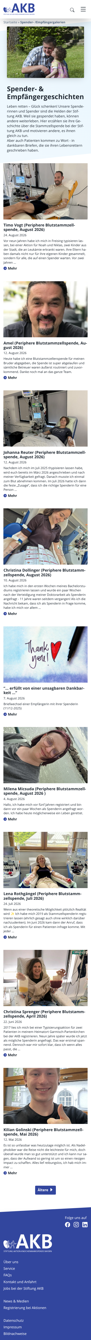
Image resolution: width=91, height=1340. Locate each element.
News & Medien (16, 1301)
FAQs (7, 1275)
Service (9, 1268)
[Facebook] (67, 1224)
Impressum (12, 1327)
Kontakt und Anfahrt (19, 1282)
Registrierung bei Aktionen (24, 1307)
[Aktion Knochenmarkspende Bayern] (19, 9)
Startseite (10, 22)
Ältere (43, 1190)
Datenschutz (13, 1320)
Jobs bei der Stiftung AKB (23, 1288)
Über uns (10, 1262)
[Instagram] (76, 1224)
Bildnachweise (14, 1333)
